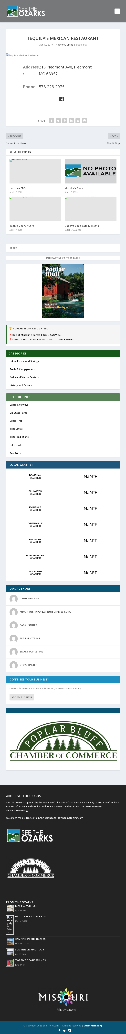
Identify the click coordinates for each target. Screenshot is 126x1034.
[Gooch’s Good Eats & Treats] (90, 209)
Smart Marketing (93, 1025)
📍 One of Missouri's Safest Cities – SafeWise (35, 334)
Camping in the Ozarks (30, 938)
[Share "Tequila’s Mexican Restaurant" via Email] (78, 120)
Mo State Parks (18, 412)
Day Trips (15, 453)
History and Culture (21, 385)
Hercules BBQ (18, 188)
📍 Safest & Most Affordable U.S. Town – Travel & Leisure (41, 339)
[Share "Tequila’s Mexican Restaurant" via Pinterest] (65, 120)
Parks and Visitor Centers (24, 377)
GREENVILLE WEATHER (63, 525)
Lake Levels (16, 445)
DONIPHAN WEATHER (63, 477)
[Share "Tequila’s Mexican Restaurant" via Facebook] (51, 120)
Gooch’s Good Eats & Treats (82, 225)
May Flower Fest (26, 905)
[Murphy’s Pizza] (90, 171)
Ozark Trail (16, 420)
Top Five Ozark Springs (30, 960)
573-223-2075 (51, 86)
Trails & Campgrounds (22, 369)
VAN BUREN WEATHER (63, 573)
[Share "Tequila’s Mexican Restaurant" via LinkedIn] (71, 120)
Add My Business (21, 697)
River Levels (16, 428)
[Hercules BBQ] (35, 171)
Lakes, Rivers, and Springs (24, 361)
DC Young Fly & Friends (30, 916)
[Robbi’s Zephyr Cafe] (35, 209)
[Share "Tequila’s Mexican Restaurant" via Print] (84, 120)
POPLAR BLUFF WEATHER (63, 557)
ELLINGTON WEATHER (63, 493)
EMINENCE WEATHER (63, 509)
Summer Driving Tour (29, 949)
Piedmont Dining (64, 44)
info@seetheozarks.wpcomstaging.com (60, 817)
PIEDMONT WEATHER (63, 541)
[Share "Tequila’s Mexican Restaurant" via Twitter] (58, 120)
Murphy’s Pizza (74, 188)
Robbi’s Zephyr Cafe (22, 225)
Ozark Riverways (19, 404)
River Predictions (19, 436)
